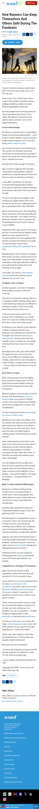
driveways (6, 616)
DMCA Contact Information (13, 782)
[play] (3, 806)
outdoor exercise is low (16, 143)
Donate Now (8, 751)
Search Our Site (9, 769)
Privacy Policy (8, 760)
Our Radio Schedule (10, 777)
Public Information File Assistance (15, 738)
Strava (19, 555)
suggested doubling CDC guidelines (17, 246)
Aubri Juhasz (13, 32)
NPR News (12, 675)
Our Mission (8, 773)
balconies (31, 616)
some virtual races (15, 624)
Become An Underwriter (12, 755)
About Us (7, 747)
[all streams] (36, 806)
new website (21, 545)
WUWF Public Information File (13, 733)
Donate (32, 3)
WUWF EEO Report (10, 742)
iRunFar (7, 589)
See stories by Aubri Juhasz (12, 701)
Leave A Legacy (9, 764)
